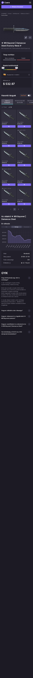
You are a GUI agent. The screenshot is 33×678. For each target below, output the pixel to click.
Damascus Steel (25, 13)
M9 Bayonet (16, 13)
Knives (10, 13)
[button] (8, 126)
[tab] (6, 227)
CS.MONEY (4, 13)
